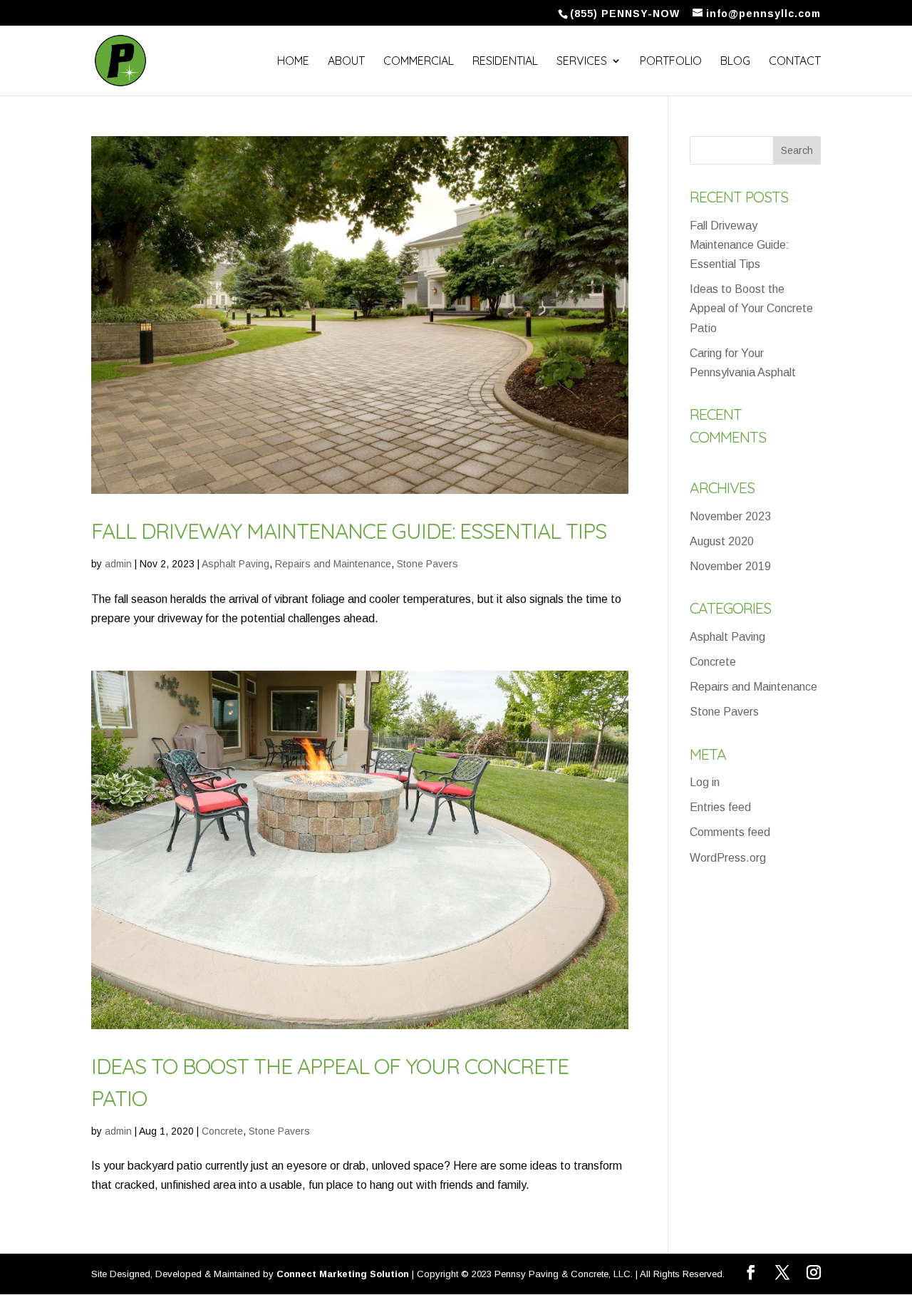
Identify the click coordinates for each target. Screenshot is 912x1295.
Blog (735, 62)
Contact (795, 62)
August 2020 (722, 541)
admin (118, 563)
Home (293, 62)
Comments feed (730, 832)
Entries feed (720, 807)
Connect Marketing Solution (342, 1274)
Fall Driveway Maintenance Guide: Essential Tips (348, 531)
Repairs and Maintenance (333, 563)
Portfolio (671, 62)
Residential (505, 62)
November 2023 (730, 516)
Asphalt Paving (235, 563)
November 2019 (730, 566)
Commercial (418, 62)
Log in (705, 782)
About (346, 62)
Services (581, 62)
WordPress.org (728, 858)
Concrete (222, 1131)
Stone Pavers (427, 563)
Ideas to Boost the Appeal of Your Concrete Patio (751, 308)
